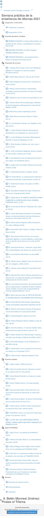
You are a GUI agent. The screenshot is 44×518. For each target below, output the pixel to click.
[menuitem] (1, 5)
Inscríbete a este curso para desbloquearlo (22, 512)
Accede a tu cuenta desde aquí (29, 509)
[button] (1, 2)
